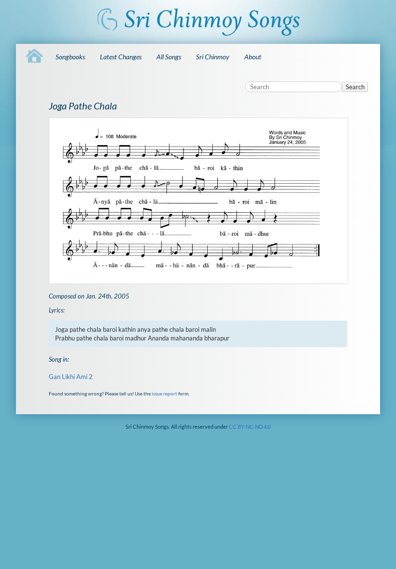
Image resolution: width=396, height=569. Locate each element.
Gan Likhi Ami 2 (71, 376)
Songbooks (70, 57)
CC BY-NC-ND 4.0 (249, 426)
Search (355, 87)
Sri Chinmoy (212, 57)
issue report (164, 393)
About (252, 57)
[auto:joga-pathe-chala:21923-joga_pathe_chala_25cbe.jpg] (198, 201)
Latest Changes (120, 57)
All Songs (168, 57)
